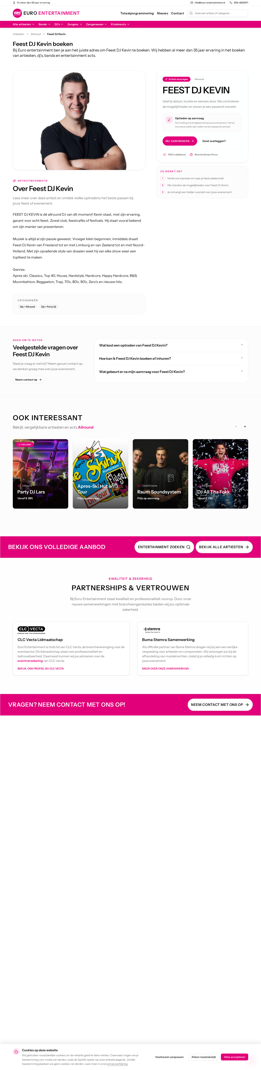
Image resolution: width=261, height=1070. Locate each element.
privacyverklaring (117, 1064)
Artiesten (18, 34)
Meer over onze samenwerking (165, 668)
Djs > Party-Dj (48, 306)
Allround (36, 34)
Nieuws (162, 13)
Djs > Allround (27, 306)
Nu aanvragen (177, 141)
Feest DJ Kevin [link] (56, 34)
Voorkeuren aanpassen (169, 1057)
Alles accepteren (234, 1057)
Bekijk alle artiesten (221, 547)
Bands (43, 24)
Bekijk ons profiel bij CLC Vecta (41, 668)
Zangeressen (95, 24)
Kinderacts (118, 24)
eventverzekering (30, 661)
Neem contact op (26, 379)
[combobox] (217, 13)
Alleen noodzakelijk (203, 1057)
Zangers (72, 24)
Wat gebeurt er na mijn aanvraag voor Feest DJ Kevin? (142, 372)
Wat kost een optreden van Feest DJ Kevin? (133, 345)
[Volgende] (244, 426)
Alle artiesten (22, 24)
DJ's (57, 24)
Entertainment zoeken (161, 547)
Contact (177, 13)
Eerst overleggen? (214, 141)
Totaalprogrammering (137, 13)
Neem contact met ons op (217, 705)
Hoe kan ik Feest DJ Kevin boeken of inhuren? (135, 358)
